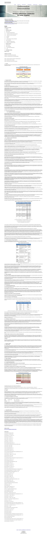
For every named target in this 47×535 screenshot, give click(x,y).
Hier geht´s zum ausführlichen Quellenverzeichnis (10, 429)
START (15, 4)
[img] (23, 11)
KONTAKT (40, 4)
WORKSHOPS (29, 4)
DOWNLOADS (35, 4)
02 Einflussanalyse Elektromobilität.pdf (9, 21)
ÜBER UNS (18, 4)
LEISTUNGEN (24, 4)
